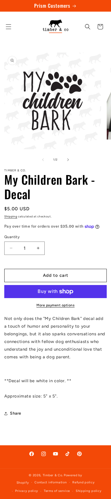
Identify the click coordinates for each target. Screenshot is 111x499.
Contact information (50, 482)
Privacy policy (26, 491)
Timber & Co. (53, 475)
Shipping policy (89, 491)
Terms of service (57, 491)
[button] (8, 26)
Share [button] (15, 413)
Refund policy (83, 482)
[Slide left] (43, 159)
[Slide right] (68, 159)
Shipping (10, 216)
